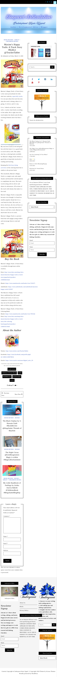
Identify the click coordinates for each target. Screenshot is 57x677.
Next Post (18, 394)
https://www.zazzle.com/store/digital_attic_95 (19, 360)
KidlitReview (7, 376)
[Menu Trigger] (54, 2)
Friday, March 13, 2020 (16, 56)
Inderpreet (5, 56)
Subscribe (42, 254)
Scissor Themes (50, 671)
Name (5, 536)
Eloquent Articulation (42, 137)
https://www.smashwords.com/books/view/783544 (20, 314)
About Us (22, 602)
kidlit (20, 373)
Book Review (8, 39)
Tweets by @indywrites (36, 120)
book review (12, 369)
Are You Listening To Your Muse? (39, 154)
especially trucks (17, 96)
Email (5, 543)
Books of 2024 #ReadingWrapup (38, 163)
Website (5, 550)
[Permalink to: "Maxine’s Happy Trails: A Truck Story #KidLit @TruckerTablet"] (12, 73)
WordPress (35, 673)
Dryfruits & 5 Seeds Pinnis (37, 168)
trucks (12, 380)
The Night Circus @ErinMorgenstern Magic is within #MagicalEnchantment (42, 149)
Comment (6, 516)
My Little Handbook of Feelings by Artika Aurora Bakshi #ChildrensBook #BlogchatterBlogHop (12, 488)
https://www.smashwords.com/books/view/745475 (20, 283)
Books (17, 417)
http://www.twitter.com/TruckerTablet (17, 351)
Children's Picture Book (9, 373)
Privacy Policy (24, 610)
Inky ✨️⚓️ (32, 159)
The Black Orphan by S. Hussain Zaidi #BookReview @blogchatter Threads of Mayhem (12, 426)
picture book (17, 376)
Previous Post (5, 394)
